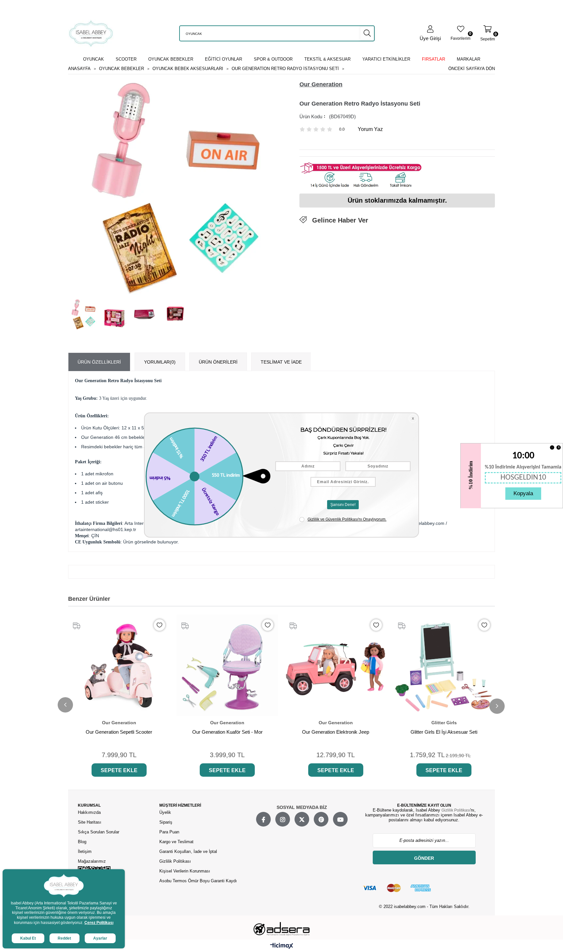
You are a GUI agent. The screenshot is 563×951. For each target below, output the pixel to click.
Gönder (424, 858)
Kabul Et (28, 938)
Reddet (64, 938)
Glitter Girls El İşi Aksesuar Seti (444, 732)
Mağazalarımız (92, 861)
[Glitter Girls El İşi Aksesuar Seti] (444, 665)
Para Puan (169, 831)
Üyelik (165, 812)
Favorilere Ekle (159, 625)
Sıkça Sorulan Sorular (98, 831)
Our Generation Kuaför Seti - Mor (227, 732)
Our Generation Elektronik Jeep (335, 732)
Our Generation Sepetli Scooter (119, 732)
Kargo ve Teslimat (176, 841)
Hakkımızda (89, 812)
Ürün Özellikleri (99, 362)
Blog (82, 841)
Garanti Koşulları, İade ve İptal (188, 851)
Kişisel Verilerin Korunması (184, 871)
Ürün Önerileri (218, 362)
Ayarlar (100, 938)
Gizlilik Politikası (175, 861)
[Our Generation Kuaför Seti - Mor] (228, 665)
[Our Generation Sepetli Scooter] (119, 665)
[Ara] (367, 33)
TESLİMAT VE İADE (281, 362)
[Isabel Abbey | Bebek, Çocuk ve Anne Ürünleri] (91, 33)
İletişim (85, 851)
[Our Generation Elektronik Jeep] (336, 665)
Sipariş (165, 822)
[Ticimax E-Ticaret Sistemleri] (281, 946)
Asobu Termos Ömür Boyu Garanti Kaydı (198, 880)
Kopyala (523, 493)
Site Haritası (90, 822)
